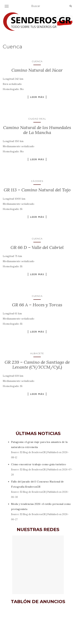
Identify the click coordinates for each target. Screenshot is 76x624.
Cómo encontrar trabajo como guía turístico (38, 464)
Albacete (37, 353)
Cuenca (37, 61)
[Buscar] (70, 6)
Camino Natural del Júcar (37, 70)
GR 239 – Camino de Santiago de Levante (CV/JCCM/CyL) (37, 364)
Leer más (37, 97)
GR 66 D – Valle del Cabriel (37, 247)
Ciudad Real (37, 118)
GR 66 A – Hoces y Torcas (37, 305)
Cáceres (37, 181)
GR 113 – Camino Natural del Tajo (37, 190)
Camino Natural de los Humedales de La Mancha (37, 130)
